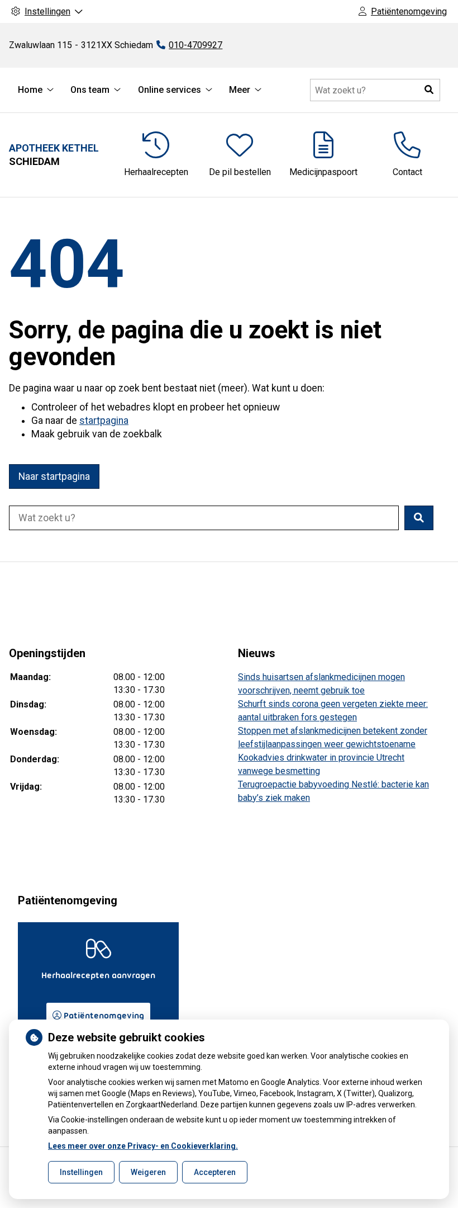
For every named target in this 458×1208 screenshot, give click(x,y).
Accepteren (215, 1172)
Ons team (89, 89)
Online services (169, 89)
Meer (239, 89)
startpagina (103, 420)
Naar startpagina (54, 476)
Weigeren (148, 1172)
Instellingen (81, 1172)
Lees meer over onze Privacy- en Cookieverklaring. (143, 1145)
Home (30, 89)
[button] (429, 90)
